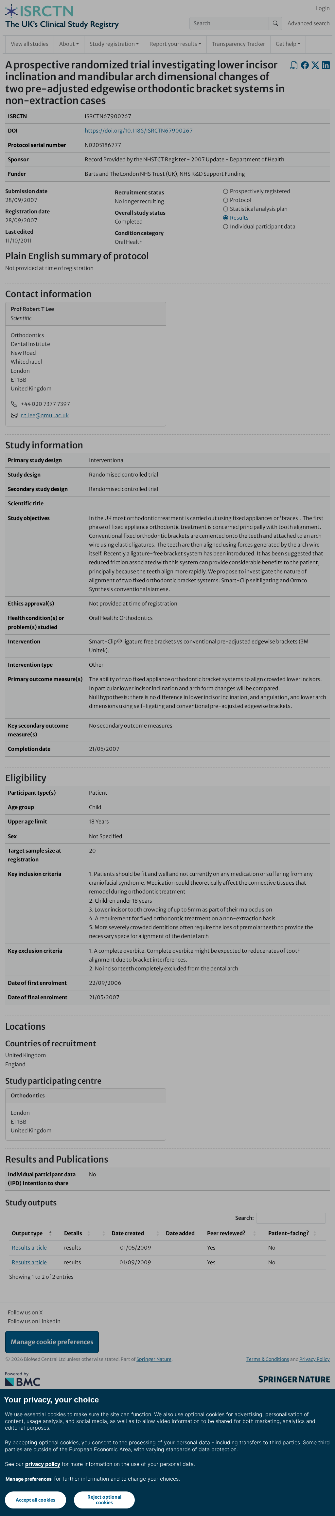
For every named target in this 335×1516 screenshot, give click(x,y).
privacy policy (42, 1464)
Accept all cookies (35, 1500)
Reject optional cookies (104, 1500)
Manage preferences (29, 1479)
